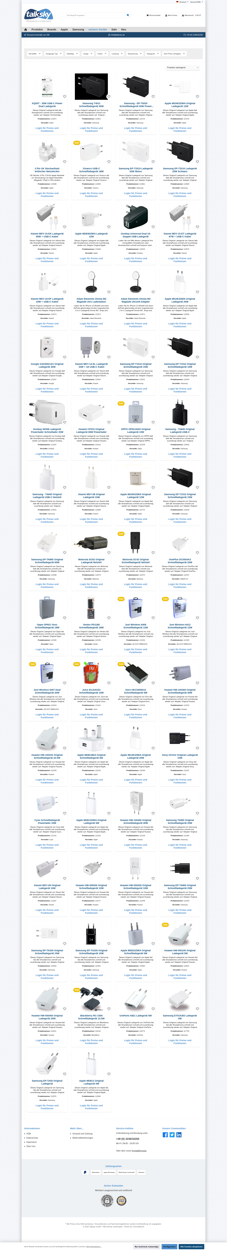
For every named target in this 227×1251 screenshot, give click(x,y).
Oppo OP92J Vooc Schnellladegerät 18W (47, 626)
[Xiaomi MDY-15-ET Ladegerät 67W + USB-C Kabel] (180, 217)
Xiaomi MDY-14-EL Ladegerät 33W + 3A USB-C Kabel (91, 365)
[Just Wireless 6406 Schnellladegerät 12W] (135, 608)
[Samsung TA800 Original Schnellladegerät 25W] (180, 803)
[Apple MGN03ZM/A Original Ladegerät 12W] (180, 86)
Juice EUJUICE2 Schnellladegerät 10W (91, 691)
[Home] (28, 29)
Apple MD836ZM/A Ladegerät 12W (91, 235)
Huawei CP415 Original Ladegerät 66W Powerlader (91, 430)
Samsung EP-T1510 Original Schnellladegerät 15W (135, 365)
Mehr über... (76, 1128)
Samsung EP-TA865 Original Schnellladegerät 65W (47, 561)
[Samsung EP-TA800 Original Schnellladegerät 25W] (180, 868)
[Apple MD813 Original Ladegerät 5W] (91, 1064)
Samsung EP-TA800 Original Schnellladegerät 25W (180, 887)
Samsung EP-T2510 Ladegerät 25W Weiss (136, 170)
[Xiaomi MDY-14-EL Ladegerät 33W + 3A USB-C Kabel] (91, 347)
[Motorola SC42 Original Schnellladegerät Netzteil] (135, 543)
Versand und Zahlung (82, 1134)
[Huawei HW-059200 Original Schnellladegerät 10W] (91, 868)
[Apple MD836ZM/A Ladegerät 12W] (91, 217)
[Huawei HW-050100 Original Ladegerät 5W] (180, 934)
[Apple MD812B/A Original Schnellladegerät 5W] (91, 738)
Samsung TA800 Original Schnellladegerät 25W (180, 821)
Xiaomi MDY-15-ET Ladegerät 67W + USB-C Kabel (180, 235)
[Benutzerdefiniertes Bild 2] (121, 1201)
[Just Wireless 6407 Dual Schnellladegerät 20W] (47, 673)
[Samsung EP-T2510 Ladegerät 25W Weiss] (135, 152)
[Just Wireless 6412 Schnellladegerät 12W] (180, 608)
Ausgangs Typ (52, 54)
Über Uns (30, 1146)
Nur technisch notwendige (147, 1247)
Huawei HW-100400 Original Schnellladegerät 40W (179, 691)
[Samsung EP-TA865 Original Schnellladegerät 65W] (47, 543)
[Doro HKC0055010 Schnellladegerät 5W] (135, 673)
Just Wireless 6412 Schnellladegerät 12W (180, 626)
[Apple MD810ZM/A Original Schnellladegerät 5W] (135, 934)
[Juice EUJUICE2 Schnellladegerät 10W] (91, 673)
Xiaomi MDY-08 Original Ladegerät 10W (91, 496)
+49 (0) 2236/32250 (127, 1138)
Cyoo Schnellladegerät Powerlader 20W (47, 821)
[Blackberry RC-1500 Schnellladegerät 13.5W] (91, 999)
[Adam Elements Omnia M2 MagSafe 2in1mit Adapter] (135, 282)
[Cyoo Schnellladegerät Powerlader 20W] (47, 803)
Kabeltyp (70, 54)
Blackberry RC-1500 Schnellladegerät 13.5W (91, 1017)
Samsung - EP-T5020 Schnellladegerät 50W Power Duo (136, 105)
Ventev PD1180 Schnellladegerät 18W (91, 626)
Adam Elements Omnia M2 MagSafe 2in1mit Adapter (136, 300)
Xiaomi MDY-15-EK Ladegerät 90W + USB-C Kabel (47, 235)
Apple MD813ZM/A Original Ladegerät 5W (91, 821)
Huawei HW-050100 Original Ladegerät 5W (179, 952)
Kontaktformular (139, 1151)
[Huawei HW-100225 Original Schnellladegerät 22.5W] (47, 738)
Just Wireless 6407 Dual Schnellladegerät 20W (47, 691)
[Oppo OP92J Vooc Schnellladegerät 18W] (47, 608)
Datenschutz (32, 1138)
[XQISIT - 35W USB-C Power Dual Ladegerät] (47, 86)
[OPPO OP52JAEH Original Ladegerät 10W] (135, 412)
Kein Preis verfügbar (172, 54)
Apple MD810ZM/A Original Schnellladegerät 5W (136, 952)
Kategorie (151, 54)
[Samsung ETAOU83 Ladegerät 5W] (180, 999)
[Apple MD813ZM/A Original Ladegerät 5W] (91, 803)
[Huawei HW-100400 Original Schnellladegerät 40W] (180, 673)
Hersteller (33, 54)
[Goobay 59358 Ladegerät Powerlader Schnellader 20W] (47, 412)
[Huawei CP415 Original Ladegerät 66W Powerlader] (91, 412)
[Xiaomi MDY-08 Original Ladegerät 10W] (91, 477)
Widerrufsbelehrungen (82, 1138)
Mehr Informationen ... (94, 1247)
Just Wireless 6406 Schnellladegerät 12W (135, 626)
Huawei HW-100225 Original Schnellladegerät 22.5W (47, 756)
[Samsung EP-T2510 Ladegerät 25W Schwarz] (180, 152)
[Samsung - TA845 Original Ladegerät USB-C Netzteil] (47, 477)
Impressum (31, 1142)
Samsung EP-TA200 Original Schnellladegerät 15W (47, 952)
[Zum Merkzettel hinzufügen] (64, 96)
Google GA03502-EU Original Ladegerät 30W (47, 365)
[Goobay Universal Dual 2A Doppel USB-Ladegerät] (135, 217)
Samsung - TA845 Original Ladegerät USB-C (180, 430)
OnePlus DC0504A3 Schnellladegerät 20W (180, 561)
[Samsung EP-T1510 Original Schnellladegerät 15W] (135, 347)
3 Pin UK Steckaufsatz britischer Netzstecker (47, 170)
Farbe (100, 54)
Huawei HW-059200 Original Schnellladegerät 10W (91, 887)
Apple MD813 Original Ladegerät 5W (91, 1082)
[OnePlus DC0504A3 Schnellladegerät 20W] (180, 543)
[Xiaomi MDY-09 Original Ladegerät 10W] (47, 868)
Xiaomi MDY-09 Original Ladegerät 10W (47, 887)
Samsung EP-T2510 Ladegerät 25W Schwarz (180, 170)
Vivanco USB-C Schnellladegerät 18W (91, 170)
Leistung (115, 54)
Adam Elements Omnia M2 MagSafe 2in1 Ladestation (91, 300)
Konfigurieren (169, 1247)
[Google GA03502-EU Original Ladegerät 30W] (47, 347)
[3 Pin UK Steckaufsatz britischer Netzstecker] (47, 152)
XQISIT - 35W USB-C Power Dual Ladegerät (47, 105)
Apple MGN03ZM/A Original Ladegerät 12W (180, 105)
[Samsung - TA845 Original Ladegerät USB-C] (180, 412)
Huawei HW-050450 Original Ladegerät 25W (47, 1017)
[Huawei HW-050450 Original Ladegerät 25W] (47, 999)
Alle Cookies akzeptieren (191, 1247)
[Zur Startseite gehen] (38, 15)
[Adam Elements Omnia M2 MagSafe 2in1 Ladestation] (91, 282)
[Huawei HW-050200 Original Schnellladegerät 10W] (135, 868)
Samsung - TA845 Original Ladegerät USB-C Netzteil (47, 496)
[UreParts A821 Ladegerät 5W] (135, 999)
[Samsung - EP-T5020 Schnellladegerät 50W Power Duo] (135, 86)
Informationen (32, 1128)
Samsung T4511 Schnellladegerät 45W (91, 105)
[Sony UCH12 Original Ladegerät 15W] (180, 738)
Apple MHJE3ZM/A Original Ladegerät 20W (180, 300)
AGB (28, 1134)
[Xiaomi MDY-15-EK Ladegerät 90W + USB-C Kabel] (47, 217)
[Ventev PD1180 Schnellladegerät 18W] (91, 608)
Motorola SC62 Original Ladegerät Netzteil (91, 561)
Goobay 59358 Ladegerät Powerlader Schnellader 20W (47, 430)
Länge (86, 54)
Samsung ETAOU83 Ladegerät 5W (180, 1017)
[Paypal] (85, 1172)
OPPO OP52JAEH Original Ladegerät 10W (135, 430)
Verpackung (133, 54)
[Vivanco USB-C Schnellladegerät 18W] (91, 152)
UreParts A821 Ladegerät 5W (136, 1015)
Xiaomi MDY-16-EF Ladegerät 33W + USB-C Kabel (47, 300)
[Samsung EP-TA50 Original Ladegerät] (47, 1064)
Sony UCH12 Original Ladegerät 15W (180, 756)
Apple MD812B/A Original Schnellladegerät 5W (91, 756)
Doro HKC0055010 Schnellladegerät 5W (135, 691)
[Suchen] (128, 15)
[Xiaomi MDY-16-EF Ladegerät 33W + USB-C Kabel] (47, 282)
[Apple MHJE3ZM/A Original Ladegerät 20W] (180, 282)
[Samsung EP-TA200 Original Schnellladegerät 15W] (47, 934)
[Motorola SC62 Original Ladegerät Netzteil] (91, 543)
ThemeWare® (138, 1227)
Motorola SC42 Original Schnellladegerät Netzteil (136, 561)
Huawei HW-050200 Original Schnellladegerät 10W (135, 887)
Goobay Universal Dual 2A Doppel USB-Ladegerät (135, 235)
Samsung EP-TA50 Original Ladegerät (47, 1082)
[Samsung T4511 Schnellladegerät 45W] (91, 86)
